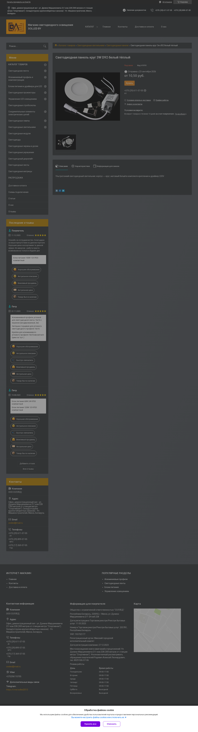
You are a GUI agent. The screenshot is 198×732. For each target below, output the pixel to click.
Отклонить (112, 724)
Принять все (90, 724)
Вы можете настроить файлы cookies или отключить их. (98, 717)
